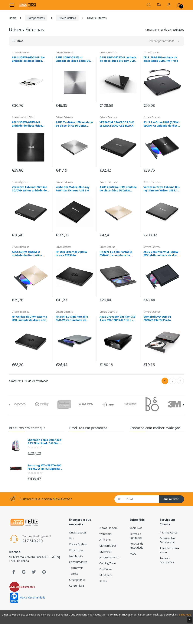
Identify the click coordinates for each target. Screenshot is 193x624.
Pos (71, 538)
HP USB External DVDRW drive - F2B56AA (71, 253)
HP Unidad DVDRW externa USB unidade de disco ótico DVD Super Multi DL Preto (30, 318)
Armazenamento (109, 557)
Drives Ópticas (67, 18)
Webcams (105, 534)
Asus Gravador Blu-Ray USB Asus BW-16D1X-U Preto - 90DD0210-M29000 (117, 318)
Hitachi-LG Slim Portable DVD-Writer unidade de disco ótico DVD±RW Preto (117, 253)
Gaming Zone (107, 563)
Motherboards (107, 545)
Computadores (78, 562)
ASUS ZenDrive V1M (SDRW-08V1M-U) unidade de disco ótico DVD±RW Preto (161, 253)
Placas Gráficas (78, 544)
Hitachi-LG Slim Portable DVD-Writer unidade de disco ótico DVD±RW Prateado (72, 318)
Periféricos (105, 569)
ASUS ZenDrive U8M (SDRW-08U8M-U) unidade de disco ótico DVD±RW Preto (161, 124)
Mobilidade (106, 575)
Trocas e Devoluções (167, 560)
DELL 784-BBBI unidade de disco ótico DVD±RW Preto (160, 59)
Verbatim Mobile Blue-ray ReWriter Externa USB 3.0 (73, 188)
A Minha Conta (168, 532)
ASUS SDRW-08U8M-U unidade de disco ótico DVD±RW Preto (27, 253)
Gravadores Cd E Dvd (23, 117)
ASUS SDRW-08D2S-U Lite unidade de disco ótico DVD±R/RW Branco (28, 59)
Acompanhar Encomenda (167, 540)
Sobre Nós (135, 528)
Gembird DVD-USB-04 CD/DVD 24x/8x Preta (157, 318)
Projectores (76, 550)
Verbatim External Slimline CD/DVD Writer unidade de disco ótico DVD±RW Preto (29, 188)
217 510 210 (32, 540)
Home (12, 18)
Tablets (73, 573)
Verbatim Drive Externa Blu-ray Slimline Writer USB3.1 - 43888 (161, 188)
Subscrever (171, 499)
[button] (149, 4)
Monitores (105, 551)
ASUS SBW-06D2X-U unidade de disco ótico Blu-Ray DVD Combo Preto (118, 59)
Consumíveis (76, 585)
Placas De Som (108, 528)
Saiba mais (185, 614)
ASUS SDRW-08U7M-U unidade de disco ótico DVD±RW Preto (27, 124)
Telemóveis (76, 568)
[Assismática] (27, 5)
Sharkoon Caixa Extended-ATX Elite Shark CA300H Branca (45, 441)
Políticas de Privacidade (136, 545)
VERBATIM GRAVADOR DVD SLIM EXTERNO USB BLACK (117, 124)
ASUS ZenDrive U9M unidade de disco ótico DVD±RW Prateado (74, 124)
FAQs (132, 553)
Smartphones (77, 579)
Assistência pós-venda (169, 550)
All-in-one (105, 539)
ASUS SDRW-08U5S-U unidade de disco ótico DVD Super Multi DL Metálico (74, 59)
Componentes (36, 18)
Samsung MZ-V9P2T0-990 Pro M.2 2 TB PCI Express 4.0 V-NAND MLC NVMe (44, 467)
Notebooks (76, 556)
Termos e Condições (135, 536)
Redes (103, 581)
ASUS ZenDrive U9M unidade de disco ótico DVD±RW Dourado (118, 188)
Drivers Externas (20, 52)
